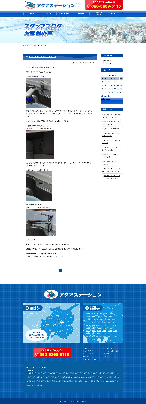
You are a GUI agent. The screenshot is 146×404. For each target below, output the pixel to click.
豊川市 (99, 336)
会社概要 (87, 356)
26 (115, 92)
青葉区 (90, 373)
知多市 (94, 328)
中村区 (50, 318)
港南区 (56, 373)
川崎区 (29, 377)
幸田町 (88, 336)
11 (111, 85)
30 (105, 96)
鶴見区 (34, 373)
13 (118, 85)
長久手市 (107, 319)
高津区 (42, 377)
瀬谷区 (112, 373)
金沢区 (77, 373)
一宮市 (88, 313)
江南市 (111, 313)
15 (102, 89)
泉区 (107, 373)
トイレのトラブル (109, 348)
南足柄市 (92, 381)
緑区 (66, 333)
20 (118, 89)
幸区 (33, 377)
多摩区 (52, 377)
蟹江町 (99, 325)
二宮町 (80, 381)
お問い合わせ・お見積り (91, 359)
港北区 (81, 373)
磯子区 (72, 373)
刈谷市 (110, 331)
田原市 (115, 336)
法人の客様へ (88, 351)
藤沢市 (49, 381)
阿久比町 (99, 328)
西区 (54, 313)
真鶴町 (34, 385)
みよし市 (110, 334)
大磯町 (76, 381)
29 (102, 96)
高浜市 (104, 334)
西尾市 (94, 334)
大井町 (102, 381)
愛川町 (39, 381)
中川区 (48, 324)
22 (102, 92)
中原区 (38, 377)
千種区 (65, 318)
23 (105, 92)
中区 (57, 319)
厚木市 (106, 377)
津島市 (104, 322)
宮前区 (47, 377)
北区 (58, 311)
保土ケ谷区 (62, 373)
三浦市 (78, 377)
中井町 (98, 381)
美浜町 (88, 331)
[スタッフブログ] (114, 14)
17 (108, 89)
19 (115, 89)
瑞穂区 (61, 325)
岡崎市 (99, 331)
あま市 (88, 325)
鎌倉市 (68, 377)
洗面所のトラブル (109, 356)
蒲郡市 (104, 336)
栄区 (104, 373)
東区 (59, 316)
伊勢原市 (65, 381)
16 (105, 89)
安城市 (88, 334)
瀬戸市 (94, 313)
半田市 (104, 325)
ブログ (91, 63)
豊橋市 (94, 336)
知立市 (99, 334)
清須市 (94, 319)
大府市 (88, 328)
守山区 (66, 312)
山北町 (112, 381)
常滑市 (110, 325)
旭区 (67, 373)
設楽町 (88, 339)
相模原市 (88, 377)
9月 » (108, 99)
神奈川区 (39, 373)
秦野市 (60, 381)
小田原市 (86, 381)
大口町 (94, 322)
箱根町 (29, 385)
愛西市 (110, 322)
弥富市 (115, 322)
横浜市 (29, 373)
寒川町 (71, 381)
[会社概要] (81, 14)
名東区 (71, 317)
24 (109, 92)
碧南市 (104, 331)
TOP (85, 348)
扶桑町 (99, 322)
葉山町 (83, 377)
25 (112, 92)
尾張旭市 (99, 316)
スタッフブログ (88, 353)
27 (118, 92)
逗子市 (73, 377)
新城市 (110, 336)
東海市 (115, 325)
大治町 (94, 325)
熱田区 (56, 325)
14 (121, 85)
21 (121, 89)
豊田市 (115, 331)
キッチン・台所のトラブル (112, 351)
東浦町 (106, 328)
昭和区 (62, 322)
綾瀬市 (34, 381)
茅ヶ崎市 (54, 381)
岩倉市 (106, 316)
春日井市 (99, 313)
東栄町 (94, 339)
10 (108, 85)
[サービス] (48, 14)
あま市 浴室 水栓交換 (111, 129)
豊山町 (88, 322)
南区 (60, 331)
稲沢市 (94, 316)
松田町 (107, 381)
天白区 (68, 325)
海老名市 (116, 377)
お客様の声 (105, 61)
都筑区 (95, 373)
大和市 (111, 377)
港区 (49, 330)
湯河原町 (39, 385)
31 (108, 96)
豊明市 (111, 316)
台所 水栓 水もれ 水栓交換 (42, 56)
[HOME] (31, 14)
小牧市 (88, 316)
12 (115, 85)
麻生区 (57, 377)
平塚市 (44, 381)
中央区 (97, 377)
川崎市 (116, 373)
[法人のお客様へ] (64, 14)
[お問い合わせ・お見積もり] (98, 14)
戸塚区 (100, 373)
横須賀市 (62, 377)
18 (112, 89)
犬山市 (106, 313)
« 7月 (103, 99)
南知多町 (111, 328)
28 (121, 92)
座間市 (29, 381)
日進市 (88, 319)
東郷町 (114, 319)
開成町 (117, 381)
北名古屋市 (100, 319)
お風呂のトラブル (109, 353)
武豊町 (94, 331)
